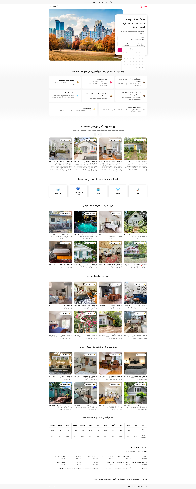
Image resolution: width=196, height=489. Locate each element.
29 (142, 68)
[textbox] (138, 45)
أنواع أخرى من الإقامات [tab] (142, 451)
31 (136, 68)
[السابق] (101, 134)
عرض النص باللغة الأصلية (89, 2)
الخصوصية (134, 486)
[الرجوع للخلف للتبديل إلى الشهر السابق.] (142, 49)
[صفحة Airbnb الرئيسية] (143, 6)
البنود (129, 486)
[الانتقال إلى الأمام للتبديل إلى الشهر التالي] (124, 49)
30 (139, 68)
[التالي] (95, 134)
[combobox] (131, 39)
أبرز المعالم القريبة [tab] (130, 451)
